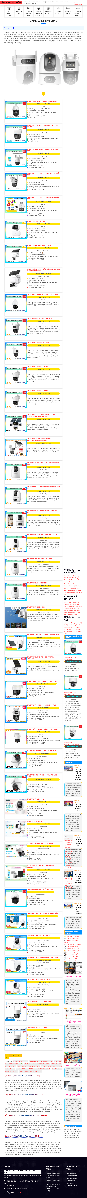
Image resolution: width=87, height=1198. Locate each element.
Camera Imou (71, 1180)
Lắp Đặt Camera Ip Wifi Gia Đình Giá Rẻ (30, 1071)
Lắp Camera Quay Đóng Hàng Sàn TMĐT (73, 1095)
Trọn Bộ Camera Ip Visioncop (72, 629)
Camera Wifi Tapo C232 (35, 799)
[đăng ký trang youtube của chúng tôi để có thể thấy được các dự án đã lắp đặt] (12, 1192)
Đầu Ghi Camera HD (70, 959)
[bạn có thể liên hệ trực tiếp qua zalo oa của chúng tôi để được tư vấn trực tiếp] (5, 1192)
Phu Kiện (27, 3)
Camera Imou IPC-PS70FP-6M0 (38, 343)
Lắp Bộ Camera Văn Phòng (50, 2)
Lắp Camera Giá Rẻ (72, 946)
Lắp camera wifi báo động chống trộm (72, 610)
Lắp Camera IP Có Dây (71, 957)
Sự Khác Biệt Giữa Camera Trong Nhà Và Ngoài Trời (78, 877)
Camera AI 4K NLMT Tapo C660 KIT (39, 245)
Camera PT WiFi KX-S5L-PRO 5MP (39, 1002)
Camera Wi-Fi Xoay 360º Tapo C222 (39, 935)
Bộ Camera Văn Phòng (53, 1173)
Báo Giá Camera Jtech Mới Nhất (78, 807)
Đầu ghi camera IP (70, 961)
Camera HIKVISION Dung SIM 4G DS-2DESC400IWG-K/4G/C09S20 (40, 439)
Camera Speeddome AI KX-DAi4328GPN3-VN (42, 294)
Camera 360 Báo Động (43, 21)
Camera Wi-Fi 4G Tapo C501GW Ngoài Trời (42, 913)
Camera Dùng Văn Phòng (32, 2)
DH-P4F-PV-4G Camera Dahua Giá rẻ (40, 843)
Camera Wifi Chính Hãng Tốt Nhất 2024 (29, 1066)
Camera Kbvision (72, 1175)
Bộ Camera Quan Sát (73, 936)
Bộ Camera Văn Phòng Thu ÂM (53, 1176)
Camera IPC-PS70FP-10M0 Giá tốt (39, 319)
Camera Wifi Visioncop (70, 604)
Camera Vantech (72, 1185)
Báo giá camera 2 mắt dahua (72, 588)
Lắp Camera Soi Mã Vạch (73, 976)
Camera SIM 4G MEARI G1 (36, 607)
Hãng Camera (64, 2)
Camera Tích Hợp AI (70, 955)
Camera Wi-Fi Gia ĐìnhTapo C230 (39, 979)
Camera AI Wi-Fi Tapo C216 (36, 221)
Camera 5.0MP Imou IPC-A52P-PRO (39, 559)
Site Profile (17, 1192)
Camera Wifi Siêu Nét (70, 608)
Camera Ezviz (71, 1183)
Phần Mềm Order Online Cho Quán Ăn (73, 1021)
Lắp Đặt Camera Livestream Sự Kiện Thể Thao (78, 909)
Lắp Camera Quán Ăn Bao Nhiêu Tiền (78, 841)
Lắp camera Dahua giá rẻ (74, 944)
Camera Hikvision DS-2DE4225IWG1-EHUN (42, 101)
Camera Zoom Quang (71, 953)
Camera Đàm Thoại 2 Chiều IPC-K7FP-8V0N (42, 729)
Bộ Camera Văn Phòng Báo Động (53, 1190)
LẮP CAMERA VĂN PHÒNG (11, 2)
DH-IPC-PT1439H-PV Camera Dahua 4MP (41, 751)
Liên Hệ (34, 3)
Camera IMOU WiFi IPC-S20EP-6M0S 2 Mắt (42, 535)
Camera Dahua (71, 1173)
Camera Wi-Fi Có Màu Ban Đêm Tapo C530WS (43, 957)
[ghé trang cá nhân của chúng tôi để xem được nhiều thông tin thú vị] (8, 1192)
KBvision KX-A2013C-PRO (20, 1061)
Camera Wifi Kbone (72, 614)
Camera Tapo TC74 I (34, 821)
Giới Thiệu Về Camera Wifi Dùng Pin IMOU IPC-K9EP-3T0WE (33, 1069)
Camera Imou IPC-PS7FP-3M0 (37, 367)
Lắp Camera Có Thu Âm (71, 948)
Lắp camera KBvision (73, 938)
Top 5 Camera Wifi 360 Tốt (71, 602)
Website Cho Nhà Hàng (73, 1065)
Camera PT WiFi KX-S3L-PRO (37, 1027)
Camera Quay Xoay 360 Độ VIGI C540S (40, 889)
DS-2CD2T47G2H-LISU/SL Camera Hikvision (37, 1063)
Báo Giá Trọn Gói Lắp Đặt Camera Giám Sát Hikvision (78, 774)
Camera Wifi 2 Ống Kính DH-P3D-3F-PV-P (41, 705)
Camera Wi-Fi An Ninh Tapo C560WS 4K (40, 1061)
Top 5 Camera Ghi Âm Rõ (71, 584)
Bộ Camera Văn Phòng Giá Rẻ (53, 1181)
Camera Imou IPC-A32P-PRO (37, 583)
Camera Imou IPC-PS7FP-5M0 (37, 391)
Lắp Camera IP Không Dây (72, 950)
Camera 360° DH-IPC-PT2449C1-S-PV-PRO (42, 681)
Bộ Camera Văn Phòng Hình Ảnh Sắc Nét (53, 1185)
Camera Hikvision (72, 1178)
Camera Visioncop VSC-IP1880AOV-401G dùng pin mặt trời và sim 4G (41, 415)
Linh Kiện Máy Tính (73, 625)
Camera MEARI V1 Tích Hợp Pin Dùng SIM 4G (43, 635)
